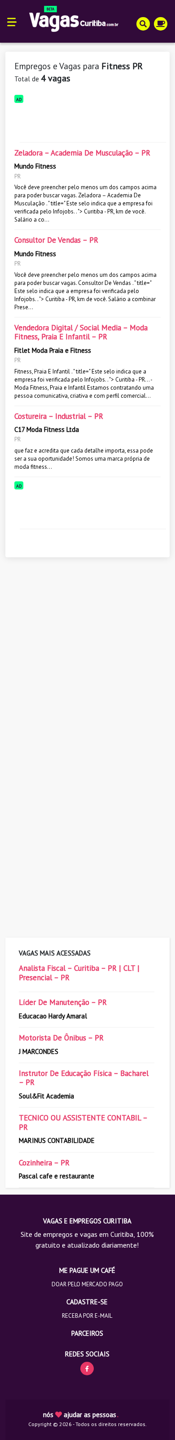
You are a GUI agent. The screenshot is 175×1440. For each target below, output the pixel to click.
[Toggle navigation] (12, 21)
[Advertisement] (87, 121)
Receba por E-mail (87, 1316)
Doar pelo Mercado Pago (87, 1284)
